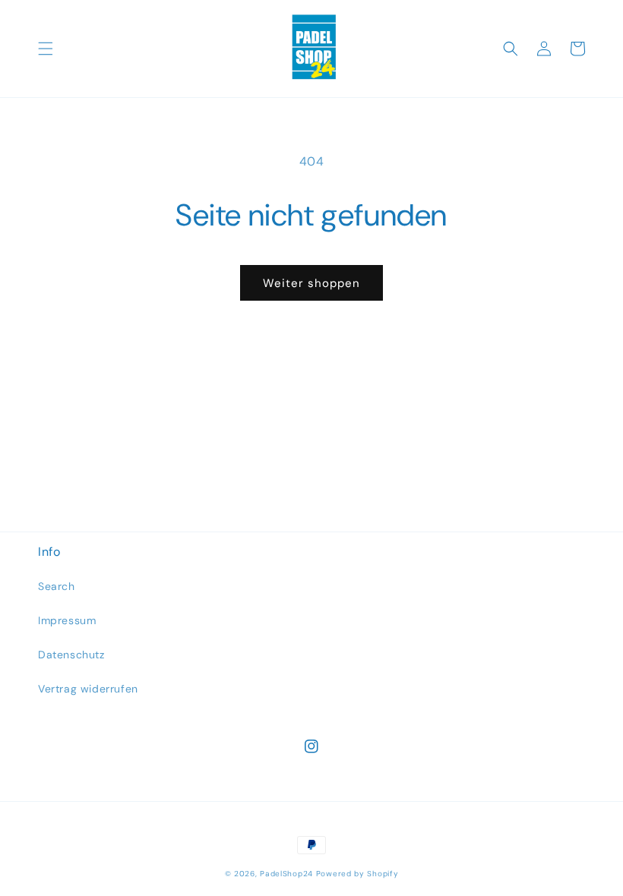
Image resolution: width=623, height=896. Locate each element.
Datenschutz (71, 654)
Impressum (67, 620)
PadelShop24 (286, 874)
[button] (45, 48)
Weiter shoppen (311, 283)
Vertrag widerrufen (88, 689)
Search (56, 586)
